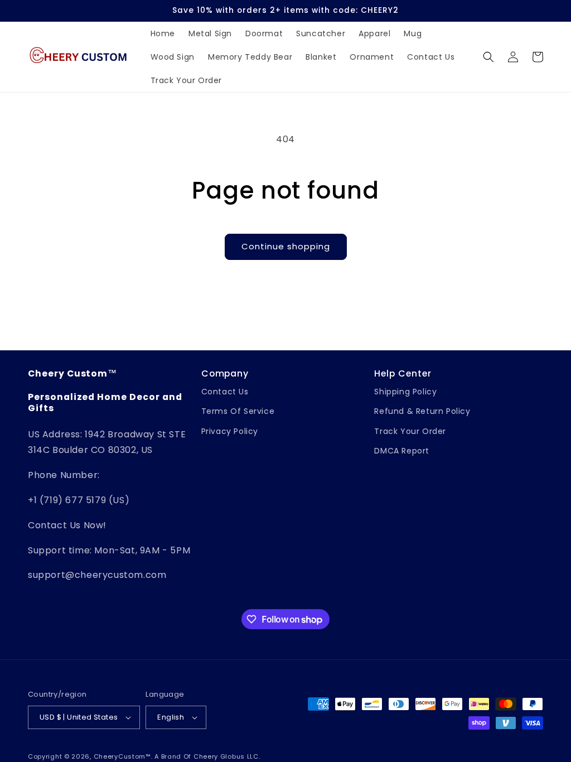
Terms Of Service (238, 411)
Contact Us (225, 391)
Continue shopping (285, 246)
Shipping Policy (405, 391)
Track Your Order (410, 431)
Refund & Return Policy (422, 411)
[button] (488, 57)
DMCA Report (401, 450)
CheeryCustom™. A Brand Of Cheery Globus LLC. (177, 756)
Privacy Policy (229, 431)
